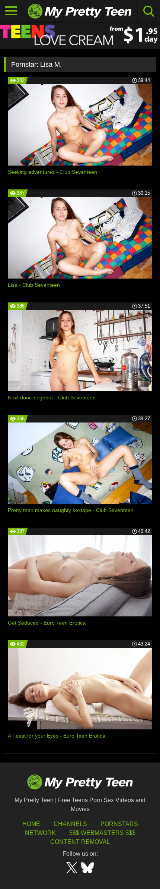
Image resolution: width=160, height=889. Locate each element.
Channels (70, 824)
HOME (31, 824)
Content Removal (80, 842)
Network (40, 833)
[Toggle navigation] (11, 11)
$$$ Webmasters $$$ (102, 833)
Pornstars (119, 824)
